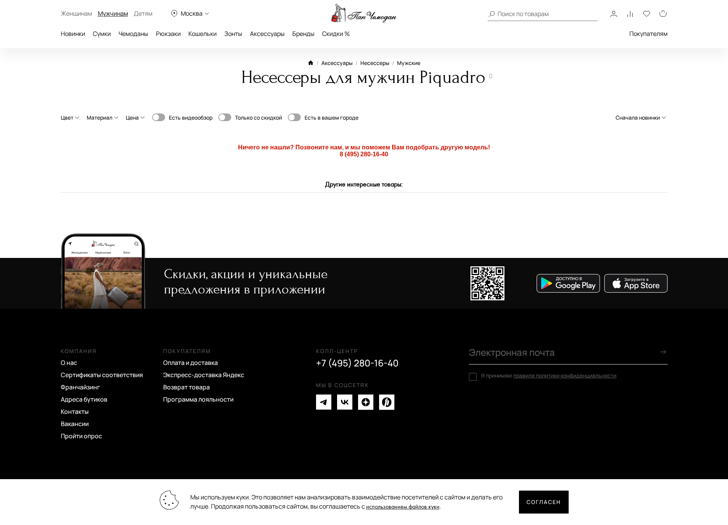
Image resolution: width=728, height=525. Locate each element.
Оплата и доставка (190, 362)
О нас (69, 362)
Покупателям (648, 33)
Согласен (544, 502)
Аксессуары (267, 33)
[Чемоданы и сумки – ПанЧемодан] (363, 13)
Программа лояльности (198, 399)
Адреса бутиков (84, 399)
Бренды (303, 33)
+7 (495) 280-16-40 (357, 363)
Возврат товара (186, 387)
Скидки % (336, 33)
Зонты (233, 33)
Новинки (73, 33)
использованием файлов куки (402, 507)
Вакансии (75, 424)
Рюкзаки (168, 33)
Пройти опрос (81, 436)
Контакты (75, 411)
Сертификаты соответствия (102, 375)
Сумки (102, 33)
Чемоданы (133, 33)
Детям (143, 13)
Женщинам (76, 13)
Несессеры (374, 62)
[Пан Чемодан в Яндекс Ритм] (386, 402)
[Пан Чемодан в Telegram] (323, 402)
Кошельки (202, 33)
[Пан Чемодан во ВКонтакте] (344, 402)
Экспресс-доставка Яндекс (203, 375)
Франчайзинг (80, 387)
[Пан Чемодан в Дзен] (365, 402)
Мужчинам (113, 13)
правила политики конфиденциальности (564, 375)
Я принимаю (548, 375)
